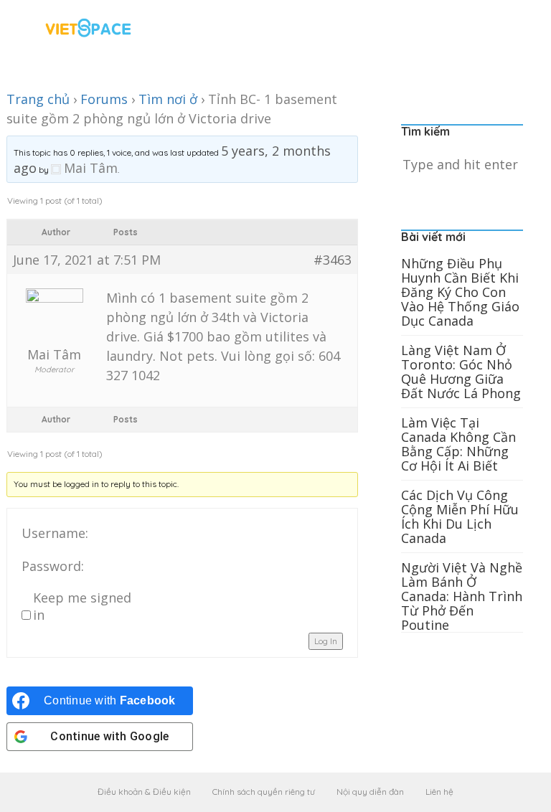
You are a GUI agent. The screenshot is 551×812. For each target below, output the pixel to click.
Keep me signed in (82, 606)
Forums (104, 99)
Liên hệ (439, 791)
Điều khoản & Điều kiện (144, 791)
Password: (53, 566)
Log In (325, 641)
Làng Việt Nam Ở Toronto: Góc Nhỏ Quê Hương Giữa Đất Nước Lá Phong (461, 371)
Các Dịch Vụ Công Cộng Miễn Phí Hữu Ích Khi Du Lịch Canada (460, 516)
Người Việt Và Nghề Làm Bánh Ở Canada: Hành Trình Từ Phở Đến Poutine (461, 596)
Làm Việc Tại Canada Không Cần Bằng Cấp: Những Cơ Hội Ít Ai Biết (458, 444)
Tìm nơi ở (167, 99)
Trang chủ (38, 99)
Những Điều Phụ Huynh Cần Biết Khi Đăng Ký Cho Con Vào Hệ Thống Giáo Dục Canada (460, 292)
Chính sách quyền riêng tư (263, 791)
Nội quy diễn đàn (370, 791)
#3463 (333, 259)
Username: (55, 533)
